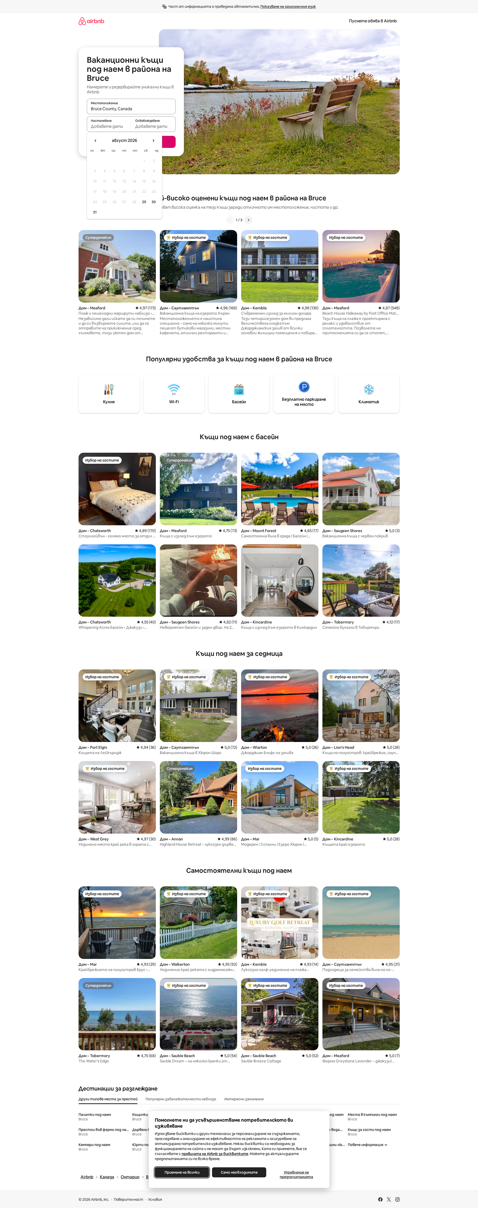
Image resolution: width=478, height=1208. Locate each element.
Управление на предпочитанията (296, 1174)
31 (95, 212)
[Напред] (248, 220)
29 (144, 202)
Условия (155, 1199)
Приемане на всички (181, 1172)
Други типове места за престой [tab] (108, 1099)
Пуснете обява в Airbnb (373, 21)
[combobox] (131, 109)
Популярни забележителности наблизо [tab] (181, 1099)
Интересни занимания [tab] (244, 1099)
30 (154, 202)
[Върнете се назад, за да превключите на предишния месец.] (95, 140)
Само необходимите (239, 1172)
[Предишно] (230, 220)
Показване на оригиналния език (288, 6)
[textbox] (109, 126)
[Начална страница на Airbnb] (91, 21)
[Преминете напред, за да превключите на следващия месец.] (153, 140)
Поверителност (128, 1199)
